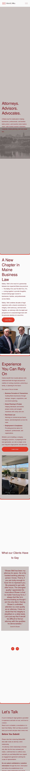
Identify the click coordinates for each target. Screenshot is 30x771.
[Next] (17, 649)
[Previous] (13, 649)
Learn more (15, 449)
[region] (15, 609)
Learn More (8, 320)
